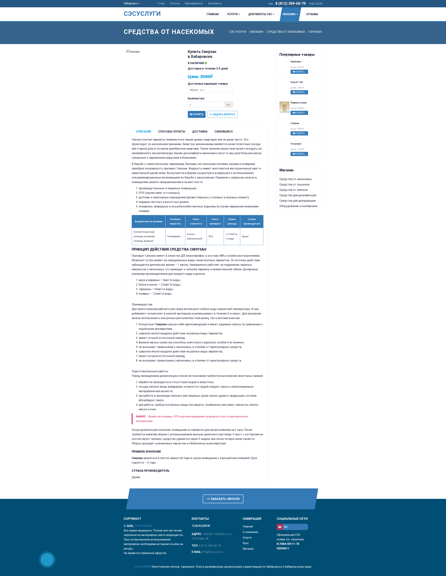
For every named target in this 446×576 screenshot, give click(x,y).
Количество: (196, 98)
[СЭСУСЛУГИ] (147, 8)
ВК (286, 527)
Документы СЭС (260, 14)
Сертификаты (194, 3)
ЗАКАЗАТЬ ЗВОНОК (225, 499)
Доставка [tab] (199, 131)
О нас (161, 3)
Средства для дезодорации (297, 200)
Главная (213, 14)
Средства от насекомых (295, 179)
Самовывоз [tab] (223, 131)
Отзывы (312, 14)
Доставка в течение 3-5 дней (208, 68)
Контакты (215, 3)
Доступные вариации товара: (208, 83)
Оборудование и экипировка (298, 206)
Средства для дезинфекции (297, 195)
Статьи (174, 3)
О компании (250, 532)
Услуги (232, 14)
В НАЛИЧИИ (196, 63)
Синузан (295, 123)
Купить (198, 114)
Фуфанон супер (298, 103)
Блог (246, 543)
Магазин (289, 14)
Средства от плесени (293, 190)
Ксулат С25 (297, 82)
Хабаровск (131, 3)
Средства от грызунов (294, 184)
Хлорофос (296, 144)
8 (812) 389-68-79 (290, 3)
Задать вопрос (223, 114)
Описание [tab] (143, 131)
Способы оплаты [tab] (171, 131)
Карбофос (296, 61)
